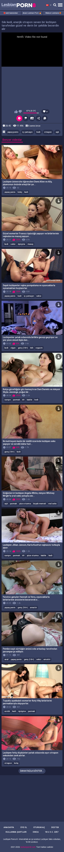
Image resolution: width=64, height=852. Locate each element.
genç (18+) (23, 348)
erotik (7, 711)
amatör (33, 607)
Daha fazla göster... (32, 771)
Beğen (16, 111)
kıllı (31, 348)
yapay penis (12, 132)
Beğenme (20, 111)
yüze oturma (25, 504)
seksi (13, 244)
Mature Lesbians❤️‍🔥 (53, 13)
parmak (16, 400)
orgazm (39, 348)
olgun (13, 348)
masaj (30, 244)
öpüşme (21, 244)
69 (23, 400)
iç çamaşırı (27, 132)
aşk (57, 132)
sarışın (8, 400)
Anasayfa (9, 827)
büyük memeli (39, 504)
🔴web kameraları (10, 13)
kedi (38, 132)
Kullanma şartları (16, 832)
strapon (48, 132)
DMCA (36, 832)
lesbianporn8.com (28, 847)
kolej (20, 192)
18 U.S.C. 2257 (51, 832)
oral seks (52, 504)
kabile (29, 400)
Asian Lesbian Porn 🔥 (32, 13)
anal (6, 659)
